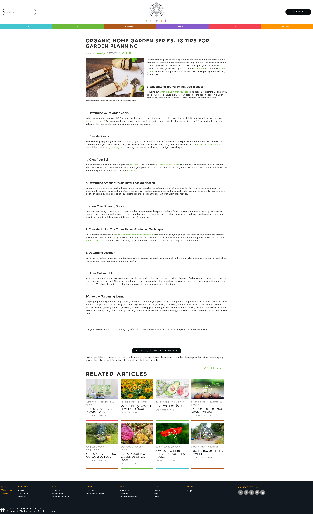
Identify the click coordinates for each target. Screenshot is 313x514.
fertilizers (216, 402)
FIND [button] (297, 12)
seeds (88, 147)
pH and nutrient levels (167, 164)
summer (142, 402)
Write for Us (6, 490)
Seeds (167, 447)
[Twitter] (240, 492)
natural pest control (96, 240)
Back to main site (216, 368)
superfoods (161, 402)
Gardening (91, 491)
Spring (171, 402)
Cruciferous (126, 447)
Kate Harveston (132, 463)
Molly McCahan (204, 457)
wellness (180, 402)
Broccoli (125, 449)
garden (133, 402)
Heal (181, 26)
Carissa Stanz (167, 410)
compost (217, 144)
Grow (129, 26)
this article (132, 170)
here (158, 360)
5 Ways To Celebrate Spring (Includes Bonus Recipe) (171, 454)
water (200, 144)
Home (89, 405)
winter (203, 447)
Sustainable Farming (96, 494)
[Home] (156, 11)
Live (234, 26)
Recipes (56, 491)
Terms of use (12, 508)
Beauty (157, 491)
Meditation (23, 496)
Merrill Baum (132, 412)
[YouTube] (262, 492)
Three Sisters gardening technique (135, 234)
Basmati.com (114, 357)
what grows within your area (175, 91)
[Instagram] (246, 492)
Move (286, 26)
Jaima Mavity (97, 53)
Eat (77, 26)
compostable (92, 449)
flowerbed (198, 68)
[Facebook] (251, 492)
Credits (39, 508)
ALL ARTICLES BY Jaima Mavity (156, 351)
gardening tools (117, 147)
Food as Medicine (60, 496)
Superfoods (57, 494)
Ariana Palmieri (98, 415)
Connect (25, 26)
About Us (5, 487)
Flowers (124, 402)
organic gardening (201, 402)
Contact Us (6, 493)
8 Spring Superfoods (169, 406)
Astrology (23, 494)
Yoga (189, 491)
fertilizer (208, 144)
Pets (156, 494)
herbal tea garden (95, 121)
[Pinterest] (257, 492)
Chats (21, 491)
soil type (134, 164)
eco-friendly (107, 402)
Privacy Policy (28, 508)
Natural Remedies (128, 496)
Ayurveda (124, 491)
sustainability (93, 402)
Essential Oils (126, 494)
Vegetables (139, 447)
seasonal (176, 447)
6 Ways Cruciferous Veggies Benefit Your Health (134, 457)
